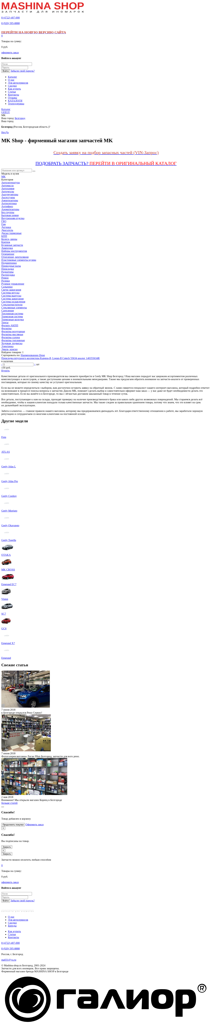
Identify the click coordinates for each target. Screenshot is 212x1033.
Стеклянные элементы (14, 307)
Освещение (7, 254)
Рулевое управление (12, 283)
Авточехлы (7, 191)
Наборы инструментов (14, 251)
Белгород (20, 118)
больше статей (9, 803)
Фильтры (6, 328)
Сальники (7, 286)
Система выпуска (11, 295)
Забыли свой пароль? (23, 70)
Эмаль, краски (9, 349)
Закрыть (7, 847)
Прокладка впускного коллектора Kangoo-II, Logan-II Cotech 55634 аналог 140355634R (50, 358)
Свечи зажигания (11, 289)
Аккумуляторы (9, 194)
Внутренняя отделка (12, 218)
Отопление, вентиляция (14, 257)
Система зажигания (12, 298)
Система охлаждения (13, 301)
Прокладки (7, 268)
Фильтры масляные (12, 334)
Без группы (7, 212)
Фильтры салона (10, 337)
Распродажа (8, 274)
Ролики (5, 280)
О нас (11, 916)
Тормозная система (12, 316)
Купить (5, 370)
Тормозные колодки (12, 319)
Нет (3, 132)
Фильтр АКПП (9, 325)
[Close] (2, 806)
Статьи (12, 934)
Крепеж (5, 242)
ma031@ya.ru (8, 959)
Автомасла (7, 185)
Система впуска (10, 292)
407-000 (10, 17)
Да (7, 132)
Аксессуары (8, 197)
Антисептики (9, 203)
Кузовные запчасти (12, 245)
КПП (4, 236)
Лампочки (7, 248)
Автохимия (7, 188)
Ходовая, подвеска (11, 343)
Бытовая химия (10, 215)
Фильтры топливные (13, 340)
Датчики (6, 227)
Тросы (4, 322)
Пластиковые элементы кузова (18, 260)
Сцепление (7, 310)
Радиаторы (7, 271)
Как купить (14, 931)
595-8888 (10, 23)
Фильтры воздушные (13, 331)
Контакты (13, 937)
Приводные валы (11, 265)
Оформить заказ (35, 824)
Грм (3, 224)
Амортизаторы (9, 200)
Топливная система (12, 313)
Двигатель (7, 230)
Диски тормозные (11, 233)
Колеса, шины (9, 239)
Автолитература (10, 182)
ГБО (3, 221)
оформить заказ (10, 52)
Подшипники (9, 263)
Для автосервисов (18, 919)
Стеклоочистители (12, 304)
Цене (42, 355)
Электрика (7, 346)
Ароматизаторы (10, 209)
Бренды (12, 925)
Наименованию (30, 355)
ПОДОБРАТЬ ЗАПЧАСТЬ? (106, 163)
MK (3, 176)
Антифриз (7, 206)
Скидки (12, 922)
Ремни (5, 277)
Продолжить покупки (13, 824)
